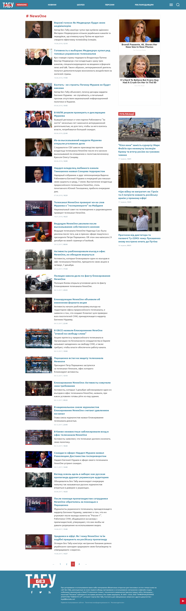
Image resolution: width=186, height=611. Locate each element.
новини (52, 5)
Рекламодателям (117, 602)
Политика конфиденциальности (97, 602)
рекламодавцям (144, 5)
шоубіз (81, 5)
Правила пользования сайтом (72, 602)
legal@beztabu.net (68, 599)
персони (109, 5)
